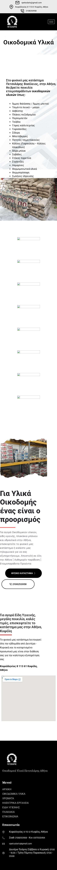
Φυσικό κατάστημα (22, 573)
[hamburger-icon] (51, 22)
